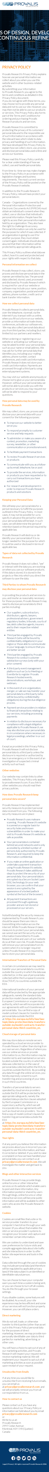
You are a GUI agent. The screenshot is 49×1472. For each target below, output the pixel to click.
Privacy (10, 1464)
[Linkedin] (19, 1459)
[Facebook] (13, 1459)
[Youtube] (29, 1459)
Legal (5, 1464)
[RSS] (34, 1459)
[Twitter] (24, 1459)
